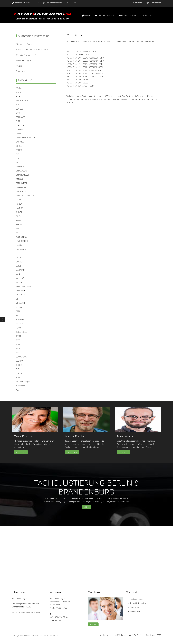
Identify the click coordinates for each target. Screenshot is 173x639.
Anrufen (93, 624)
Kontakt (58, 620)
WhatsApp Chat (136, 611)
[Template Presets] (2, 319)
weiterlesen (20, 452)
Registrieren (156, 3)
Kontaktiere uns (136, 599)
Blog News (137, 3)
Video (86, 507)
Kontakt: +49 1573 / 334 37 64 (27, 3)
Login (147, 3)
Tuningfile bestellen (138, 603)
